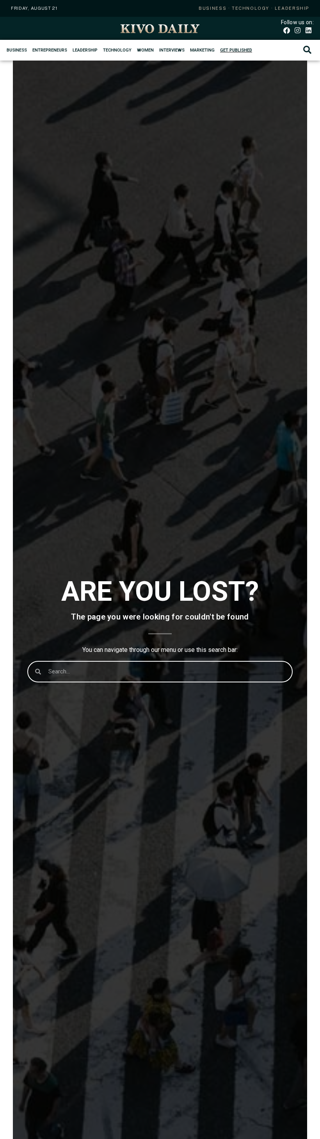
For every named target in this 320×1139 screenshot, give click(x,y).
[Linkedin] (308, 30)
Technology (117, 50)
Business (17, 50)
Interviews (172, 50)
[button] (307, 50)
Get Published (236, 50)
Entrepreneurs (49, 50)
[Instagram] (297, 30)
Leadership (85, 50)
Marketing (202, 50)
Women (145, 50)
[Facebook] (286, 30)
